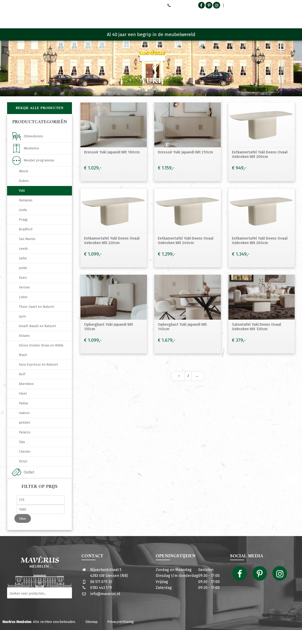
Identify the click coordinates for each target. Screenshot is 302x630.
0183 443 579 (101, 587)
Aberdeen (26, 384)
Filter (22, 518)
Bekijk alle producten (39, 108)
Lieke (23, 258)
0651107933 (180, 5)
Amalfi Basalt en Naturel (37, 326)
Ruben (24, 181)
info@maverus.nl (105, 594)
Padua (23, 403)
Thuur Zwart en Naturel (36, 307)
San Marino (27, 239)
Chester (25, 452)
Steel (23, 394)
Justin (23, 268)
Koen (23, 278)
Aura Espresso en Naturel (38, 365)
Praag (23, 220)
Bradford (25, 229)
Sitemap (91, 622)
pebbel (24, 423)
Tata (22, 442)
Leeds (23, 249)
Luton (23, 297)
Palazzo (24, 432)
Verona (24, 287)
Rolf (22, 374)
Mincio (23, 171)
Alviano (24, 336)
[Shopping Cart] (292, 16)
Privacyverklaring (120, 622)
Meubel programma (39, 160)
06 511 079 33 (101, 581)
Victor (23, 461)
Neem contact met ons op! (143, 5)
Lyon (22, 316)
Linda (23, 210)
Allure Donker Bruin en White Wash (41, 350)
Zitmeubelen (33, 136)
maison (24, 413)
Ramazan (25, 200)
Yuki (22, 191)
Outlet (29, 472)
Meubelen (31, 148)
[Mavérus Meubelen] (47, 15)
